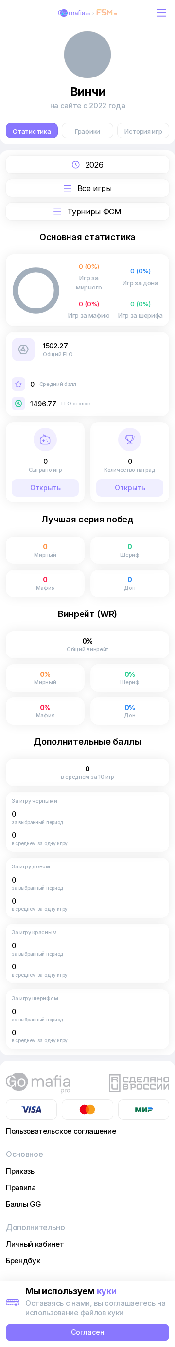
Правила (21, 1187)
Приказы (21, 1170)
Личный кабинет (35, 1244)
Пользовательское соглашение (61, 1130)
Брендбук (23, 1260)
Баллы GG (23, 1204)
